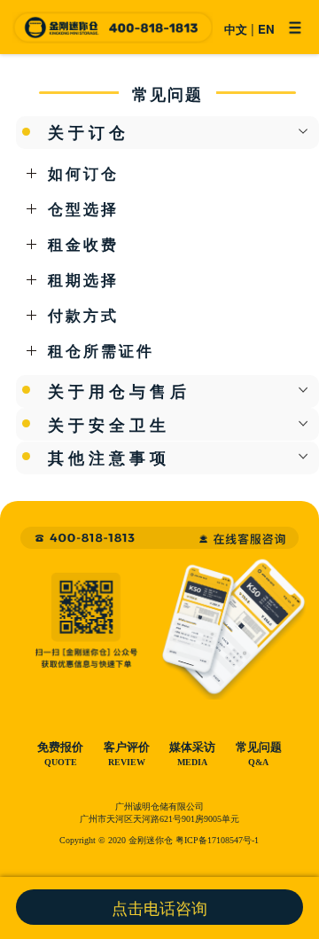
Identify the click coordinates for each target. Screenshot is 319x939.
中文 (235, 28)
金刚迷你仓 (112, 27)
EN (266, 28)
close (303, 132)
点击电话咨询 (159, 907)
